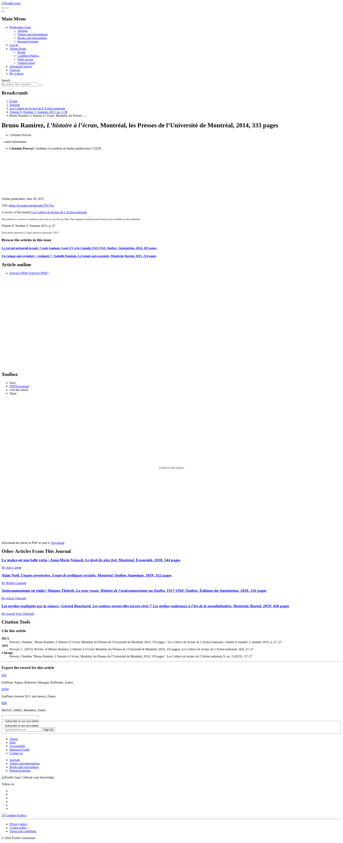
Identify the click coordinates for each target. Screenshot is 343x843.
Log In (14, 45)
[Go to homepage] (11, 3)
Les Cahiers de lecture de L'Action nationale (37, 108)
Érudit (21, 52)
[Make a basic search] (3, 8)
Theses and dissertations (32, 34)
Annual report (26, 63)
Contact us (16, 753)
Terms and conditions (23, 831)
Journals (22, 30)
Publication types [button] (20, 27)
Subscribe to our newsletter (22, 725)
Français (15, 70)
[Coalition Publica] (14, 815)
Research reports (27, 41)
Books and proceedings (32, 38)
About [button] (14, 48)
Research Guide (20, 749)
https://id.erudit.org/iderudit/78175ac (31, 205)
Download (57, 543)
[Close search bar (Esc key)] (7, 8)
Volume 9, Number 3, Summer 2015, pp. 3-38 (38, 112)
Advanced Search (21, 66)
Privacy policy (19, 824)
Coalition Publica (28, 55)
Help (13, 742)
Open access (25, 59)
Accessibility (18, 746)
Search (6, 80)
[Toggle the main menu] (3, 11)
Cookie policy (18, 827)
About (22, 48)
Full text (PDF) (19, 273)
